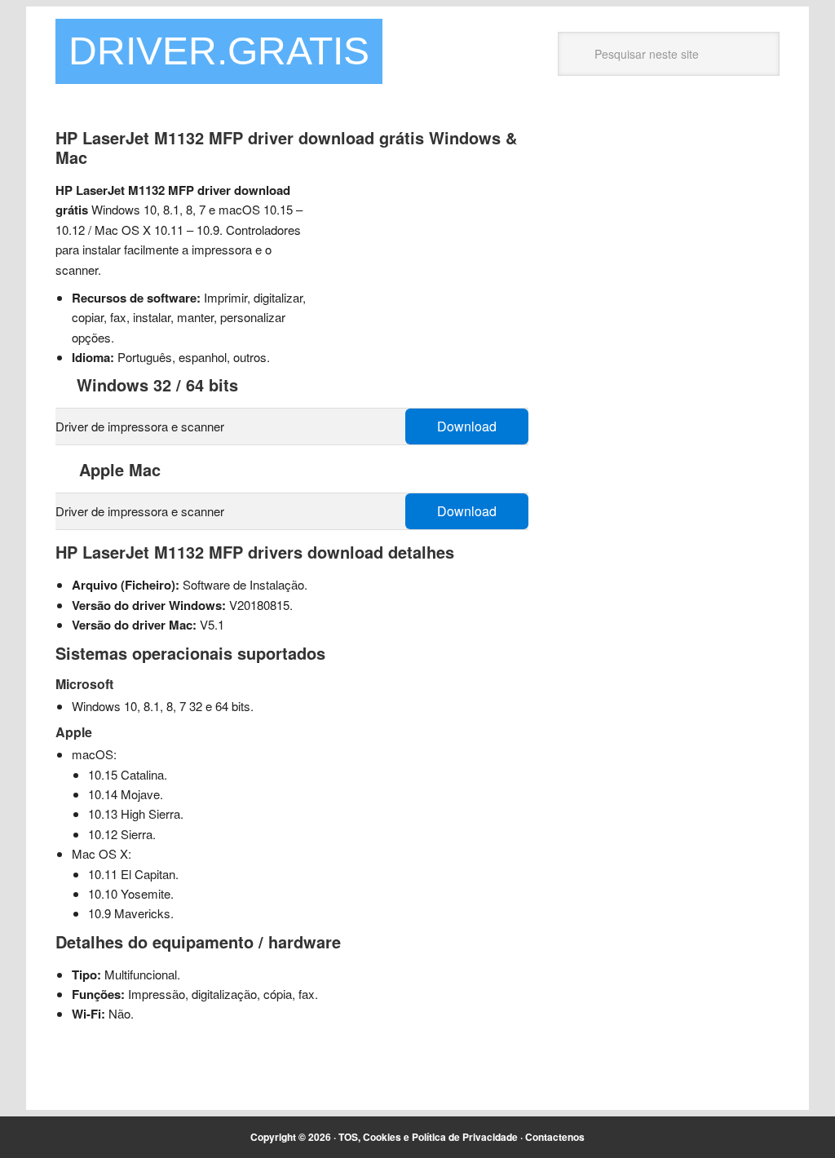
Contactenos (555, 1136)
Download (467, 426)
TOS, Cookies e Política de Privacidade (428, 1136)
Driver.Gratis (218, 51)
